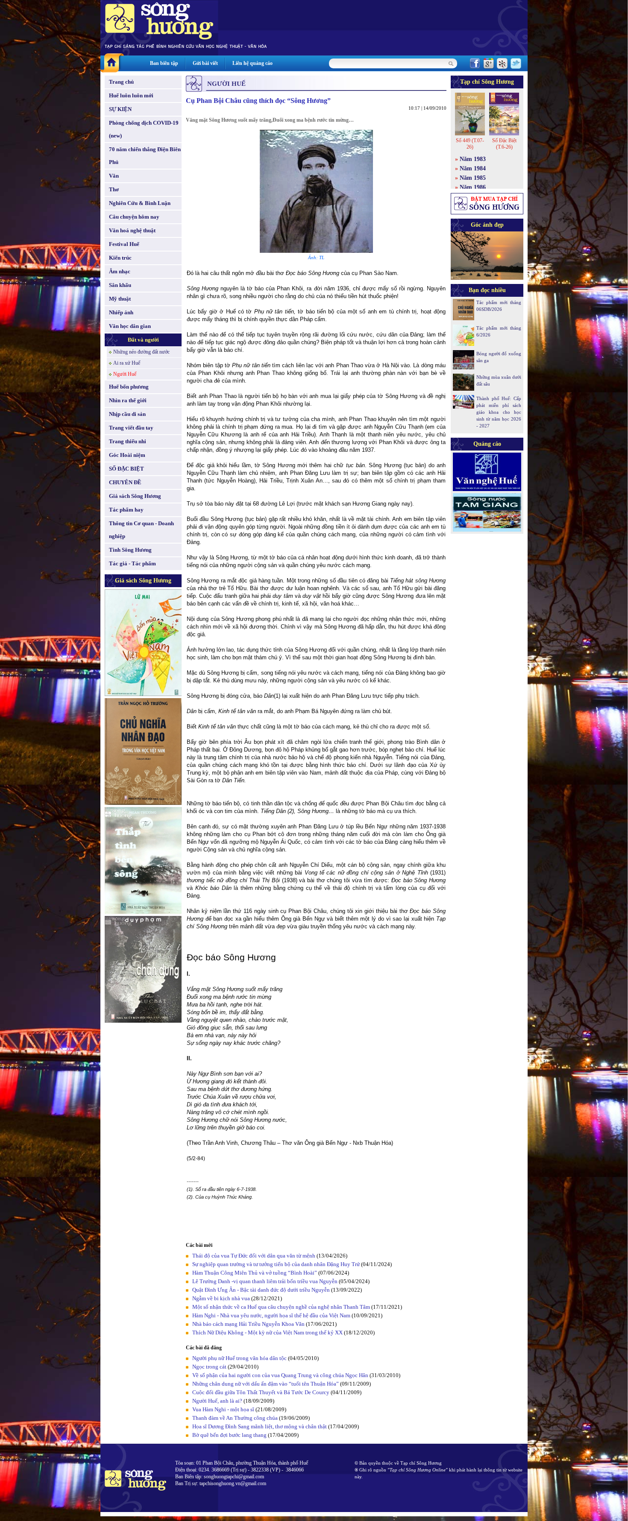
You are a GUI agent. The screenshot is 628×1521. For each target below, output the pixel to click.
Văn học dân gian (130, 326)
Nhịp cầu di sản (127, 414)
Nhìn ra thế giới (128, 400)
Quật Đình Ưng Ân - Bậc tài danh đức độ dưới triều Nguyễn (261, 1290)
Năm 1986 (473, 187)
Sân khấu (120, 285)
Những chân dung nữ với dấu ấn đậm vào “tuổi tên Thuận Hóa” (265, 1384)
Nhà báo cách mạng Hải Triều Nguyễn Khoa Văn (248, 1324)
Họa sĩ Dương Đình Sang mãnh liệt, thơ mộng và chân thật (259, 1426)
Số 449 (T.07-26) (470, 143)
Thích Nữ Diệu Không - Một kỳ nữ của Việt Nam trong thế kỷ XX (267, 1332)
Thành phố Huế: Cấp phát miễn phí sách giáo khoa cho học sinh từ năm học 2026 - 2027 (498, 412)
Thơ (114, 189)
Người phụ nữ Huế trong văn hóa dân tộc (239, 1358)
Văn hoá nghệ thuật (132, 230)
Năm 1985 (473, 178)
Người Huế (124, 374)
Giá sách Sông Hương (135, 496)
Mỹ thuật (120, 298)
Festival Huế (124, 244)
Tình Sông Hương (130, 550)
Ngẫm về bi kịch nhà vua (221, 1298)
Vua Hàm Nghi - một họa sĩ (223, 1409)
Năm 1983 (473, 159)
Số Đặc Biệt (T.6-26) (504, 143)
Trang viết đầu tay (131, 427)
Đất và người (143, 339)
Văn (114, 176)
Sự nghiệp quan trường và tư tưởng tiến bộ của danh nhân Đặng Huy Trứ (276, 1264)
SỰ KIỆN (120, 109)
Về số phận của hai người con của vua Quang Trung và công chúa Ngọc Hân (280, 1375)
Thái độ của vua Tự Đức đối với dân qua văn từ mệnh (253, 1255)
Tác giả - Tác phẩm (132, 563)
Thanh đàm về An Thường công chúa (235, 1418)
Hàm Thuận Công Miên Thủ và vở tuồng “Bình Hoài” (254, 1272)
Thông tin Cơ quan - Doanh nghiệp (141, 529)
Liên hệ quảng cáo (252, 63)
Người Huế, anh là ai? (217, 1401)
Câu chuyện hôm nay (134, 217)
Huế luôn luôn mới (131, 95)
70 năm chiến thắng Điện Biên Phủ (145, 155)
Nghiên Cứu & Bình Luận (139, 203)
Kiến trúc (120, 257)
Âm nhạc (119, 271)
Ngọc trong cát (209, 1366)
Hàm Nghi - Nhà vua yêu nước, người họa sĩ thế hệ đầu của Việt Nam (271, 1315)
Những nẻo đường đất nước (141, 352)
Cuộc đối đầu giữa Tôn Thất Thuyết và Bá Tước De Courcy (260, 1392)
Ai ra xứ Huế (126, 363)
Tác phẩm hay (126, 509)
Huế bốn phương (129, 386)
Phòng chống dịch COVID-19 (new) (144, 129)
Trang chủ (121, 82)
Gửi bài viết (205, 63)
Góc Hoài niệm (127, 455)
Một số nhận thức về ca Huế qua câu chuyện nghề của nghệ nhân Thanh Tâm (281, 1307)
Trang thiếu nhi (127, 441)
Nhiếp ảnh (121, 312)
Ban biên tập (164, 63)
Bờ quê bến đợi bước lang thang (229, 1435)
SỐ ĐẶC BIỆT (126, 468)
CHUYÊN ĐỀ (125, 482)
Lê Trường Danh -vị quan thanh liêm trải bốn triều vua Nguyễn (264, 1281)
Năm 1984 (473, 168)
